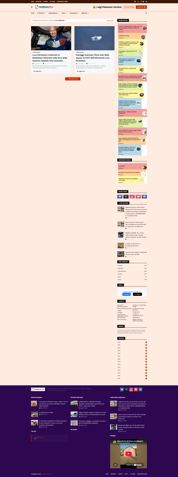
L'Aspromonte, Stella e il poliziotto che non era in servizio (136, 253)
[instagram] (141, 1)
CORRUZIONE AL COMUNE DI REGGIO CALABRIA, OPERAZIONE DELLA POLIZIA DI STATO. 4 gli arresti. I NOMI (91, 404)
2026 (132, 342)
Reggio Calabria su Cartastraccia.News (138, 320)
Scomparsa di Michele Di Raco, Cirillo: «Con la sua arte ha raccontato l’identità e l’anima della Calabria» (130, 28)
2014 (132, 370)
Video (132, 279)
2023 (132, 350)
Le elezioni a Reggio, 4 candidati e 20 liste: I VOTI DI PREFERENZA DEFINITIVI (92, 422)
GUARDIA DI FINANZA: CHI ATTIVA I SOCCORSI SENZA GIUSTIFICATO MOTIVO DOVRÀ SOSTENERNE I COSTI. (127, 150)
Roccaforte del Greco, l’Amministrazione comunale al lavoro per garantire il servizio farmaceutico (130, 76)
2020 (132, 359)
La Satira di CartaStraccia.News (138, 314)
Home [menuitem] (32, 13)
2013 (132, 373)
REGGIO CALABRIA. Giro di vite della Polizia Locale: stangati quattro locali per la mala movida (135, 235)
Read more (121, 31)
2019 (132, 361)
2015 (132, 367)
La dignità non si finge (124, 35)
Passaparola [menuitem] (73, 13)
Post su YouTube (121, 319)
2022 (132, 353)
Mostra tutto (110, 20)
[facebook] (135, 1)
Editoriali (132, 268)
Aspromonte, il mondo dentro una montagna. (129, 172)
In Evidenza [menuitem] (40, 13)
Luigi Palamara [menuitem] (52, 13)
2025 (132, 345)
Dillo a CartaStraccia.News (124, 308)
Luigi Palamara (38, 63)
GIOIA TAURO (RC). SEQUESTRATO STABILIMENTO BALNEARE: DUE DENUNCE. (127, 60)
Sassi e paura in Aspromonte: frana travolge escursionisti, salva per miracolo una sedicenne (135, 224)
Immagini (119, 312)
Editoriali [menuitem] (84, 13)
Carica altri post (73, 79)
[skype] (146, 1)
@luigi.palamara (38, 437)
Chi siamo (52, 1)
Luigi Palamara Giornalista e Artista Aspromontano (122, 316)
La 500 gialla (122, 166)
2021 (132, 356)
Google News (136, 312)
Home (32, 1)
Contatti (45, 1)
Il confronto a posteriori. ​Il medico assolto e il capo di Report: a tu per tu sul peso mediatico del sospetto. (129, 43)
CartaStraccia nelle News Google (139, 305)
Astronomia (37, 52)
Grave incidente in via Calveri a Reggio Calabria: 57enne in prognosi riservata (130, 131)
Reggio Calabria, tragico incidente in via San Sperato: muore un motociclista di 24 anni (92, 413)
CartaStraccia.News (62, 1)
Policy (126, 474)
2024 (132, 347)
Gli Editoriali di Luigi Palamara (138, 309)
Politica (132, 274)
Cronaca (132, 265)
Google (119, 310)
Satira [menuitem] (63, 13)
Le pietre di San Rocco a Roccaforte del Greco (132, 245)
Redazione (38, 1)
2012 (132, 375)
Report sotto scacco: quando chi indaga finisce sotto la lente (128, 94)
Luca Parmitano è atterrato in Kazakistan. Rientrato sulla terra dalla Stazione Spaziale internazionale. (49, 58)
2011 (132, 378)
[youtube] (138, 196)
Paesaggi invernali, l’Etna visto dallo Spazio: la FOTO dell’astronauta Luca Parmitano (92, 58)
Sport (132, 277)
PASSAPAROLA (136, 317)
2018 (132, 364)
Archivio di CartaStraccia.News (122, 305)
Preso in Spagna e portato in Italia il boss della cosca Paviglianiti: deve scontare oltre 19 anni (130, 139)
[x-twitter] (138, 1)
